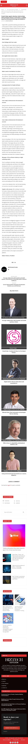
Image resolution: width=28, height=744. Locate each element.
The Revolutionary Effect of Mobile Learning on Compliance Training (19, 608)
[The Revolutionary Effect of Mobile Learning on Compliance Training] (20, 599)
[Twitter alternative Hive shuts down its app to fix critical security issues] (14, 535)
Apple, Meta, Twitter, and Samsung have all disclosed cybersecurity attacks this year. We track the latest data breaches (18, 557)
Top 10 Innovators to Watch (12, 9)
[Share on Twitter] (13, 262)
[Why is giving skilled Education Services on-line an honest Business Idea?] (8, 599)
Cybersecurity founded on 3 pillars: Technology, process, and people (18, 567)
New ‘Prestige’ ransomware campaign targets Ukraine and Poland (18, 578)
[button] (8, 2)
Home (2, 9)
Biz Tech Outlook (19, 738)
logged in (9, 485)
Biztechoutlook (9, 20)
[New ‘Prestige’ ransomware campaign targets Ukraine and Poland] (7, 580)
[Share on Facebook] (12, 262)
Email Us (5, 731)
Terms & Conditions (7, 739)
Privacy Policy (16, 739)
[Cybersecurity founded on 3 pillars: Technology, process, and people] (7, 569)
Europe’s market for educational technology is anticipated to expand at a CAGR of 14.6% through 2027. (8, 628)
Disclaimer (23, 739)
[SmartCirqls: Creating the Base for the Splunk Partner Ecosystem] (14, 336)
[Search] (26, 5)
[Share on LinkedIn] (15, 262)
